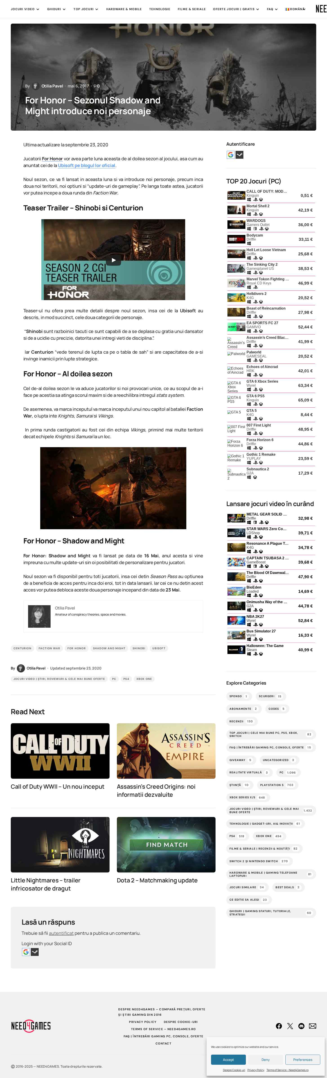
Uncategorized (278, 760)
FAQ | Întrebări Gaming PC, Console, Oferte (270, 747)
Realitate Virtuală (248, 772)
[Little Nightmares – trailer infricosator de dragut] (60, 845)
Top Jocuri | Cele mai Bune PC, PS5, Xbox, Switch (270, 734)
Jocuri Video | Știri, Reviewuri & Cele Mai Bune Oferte (59, 679)
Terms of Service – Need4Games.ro (288, 1070)
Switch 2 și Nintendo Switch (258, 861)
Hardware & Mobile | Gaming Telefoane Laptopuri (270, 874)
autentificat (61, 933)
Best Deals (288, 887)
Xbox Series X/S (247, 797)
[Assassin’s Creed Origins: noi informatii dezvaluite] (166, 751)
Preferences (302, 1059)
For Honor (76, 648)
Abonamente (243, 709)
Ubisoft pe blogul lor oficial (86, 165)
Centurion (22, 648)
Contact (163, 1043)
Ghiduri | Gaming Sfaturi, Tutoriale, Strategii (270, 912)
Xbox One (144, 679)
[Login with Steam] (35, 952)
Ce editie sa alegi (248, 900)
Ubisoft (158, 648)
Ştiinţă (239, 785)
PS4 (126, 679)
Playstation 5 (277, 785)
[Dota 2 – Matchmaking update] (166, 845)
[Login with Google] (26, 952)
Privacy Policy (255, 1070)
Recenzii (241, 721)
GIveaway (240, 760)
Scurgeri (270, 696)
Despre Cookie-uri (234, 1070)
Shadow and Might (109, 648)
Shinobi (139, 648)
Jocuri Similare (246, 887)
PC (114, 679)
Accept (228, 1059)
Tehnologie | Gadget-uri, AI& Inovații (264, 824)
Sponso (238, 696)
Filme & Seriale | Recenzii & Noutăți (263, 848)
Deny (265, 1059)
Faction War (49, 648)
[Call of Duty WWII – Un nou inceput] (60, 751)
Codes (277, 709)
